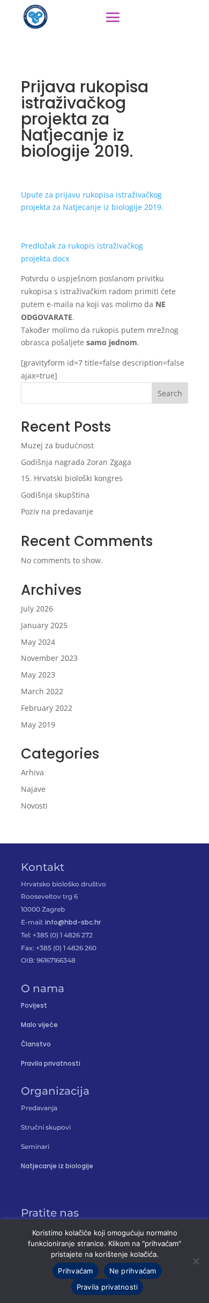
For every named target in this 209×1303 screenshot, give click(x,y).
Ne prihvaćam (132, 1270)
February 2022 (46, 708)
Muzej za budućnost (57, 445)
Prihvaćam (75, 1270)
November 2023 (49, 658)
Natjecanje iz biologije (57, 1165)
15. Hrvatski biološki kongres (72, 478)
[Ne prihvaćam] (195, 1261)
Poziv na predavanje (57, 511)
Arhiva (32, 772)
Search (170, 393)
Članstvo (36, 1044)
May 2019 (38, 724)
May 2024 (38, 642)
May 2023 (38, 674)
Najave (33, 789)
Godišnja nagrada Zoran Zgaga (76, 462)
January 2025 (44, 625)
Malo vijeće (39, 1024)
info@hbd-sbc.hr (73, 922)
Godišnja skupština (55, 495)
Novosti (34, 805)
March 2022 (42, 691)
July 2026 (37, 608)
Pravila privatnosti (50, 1063)
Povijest (34, 1005)
